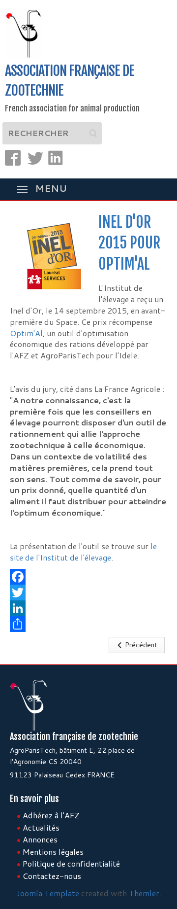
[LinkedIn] (88, 608)
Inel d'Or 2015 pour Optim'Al (129, 243)
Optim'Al (26, 333)
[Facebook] (88, 577)
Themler (144, 893)
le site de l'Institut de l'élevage (83, 551)
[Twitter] (88, 592)
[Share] (88, 624)
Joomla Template (47, 893)
